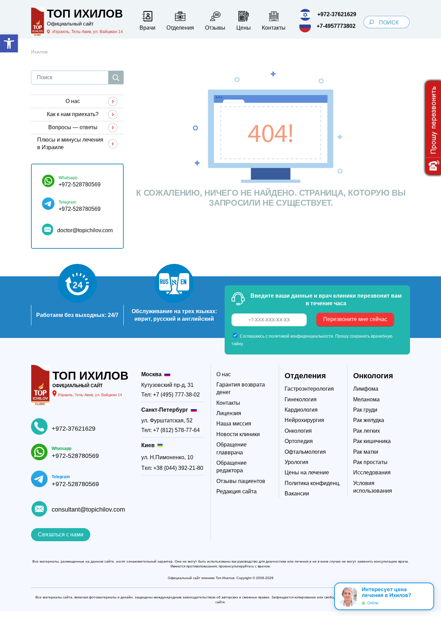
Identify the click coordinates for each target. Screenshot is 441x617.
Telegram (67, 202)
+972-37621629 (73, 428)
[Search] (371, 22)
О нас (72, 101)
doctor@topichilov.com (85, 230)
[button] (9, 43)
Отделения (305, 375)
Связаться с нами (60, 534)
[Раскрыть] (425, 596)
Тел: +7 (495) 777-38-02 (170, 395)
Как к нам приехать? (73, 114)
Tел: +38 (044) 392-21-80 (172, 468)
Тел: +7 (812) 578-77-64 (170, 430)
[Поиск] (115, 77)
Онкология (373, 375)
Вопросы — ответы (73, 127)
